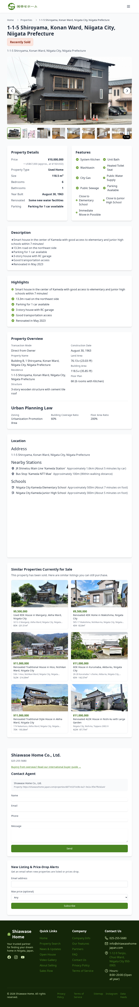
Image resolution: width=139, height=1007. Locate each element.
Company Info (81, 938)
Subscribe (69, 905)
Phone (14, 815)
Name (14, 795)
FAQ (74, 954)
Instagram (112, 993)
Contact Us (79, 960)
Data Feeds (123, 995)
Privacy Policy (81, 965)
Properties (26, 20)
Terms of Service (82, 971)
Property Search (50, 943)
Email (14, 805)
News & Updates (50, 949)
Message (16, 826)
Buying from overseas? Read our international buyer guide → (46, 766)
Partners (77, 949)
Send (69, 848)
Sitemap (98, 993)
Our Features (80, 943)
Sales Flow (46, 971)
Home (10, 20)
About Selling (48, 965)
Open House (48, 954)
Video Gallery (48, 960)
